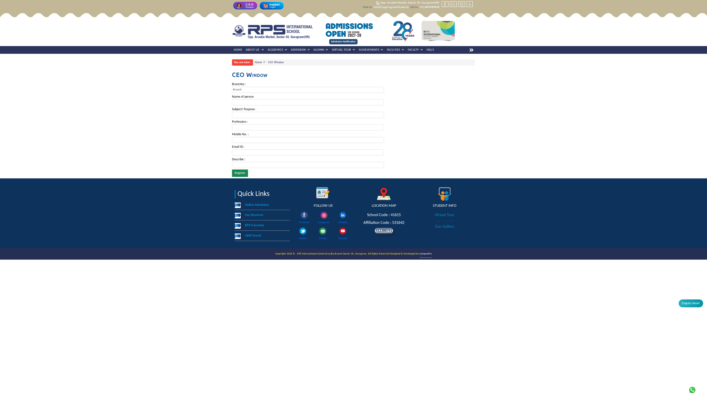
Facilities (393, 49)
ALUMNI (319, 49)
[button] (691, 303)
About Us (253, 49)
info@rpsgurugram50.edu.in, (386, 7)
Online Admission (257, 205)
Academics (275, 49)
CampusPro (425, 253)
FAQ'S (430, 49)
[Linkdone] (470, 4)
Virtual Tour (341, 49)
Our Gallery (444, 227)
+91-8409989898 (424, 7)
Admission (298, 49)
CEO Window (275, 62)
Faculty (413, 49)
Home (238, 49)
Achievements (369, 49)
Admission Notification (343, 41)
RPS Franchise (254, 225)
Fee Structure (254, 215)
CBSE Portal (253, 236)
